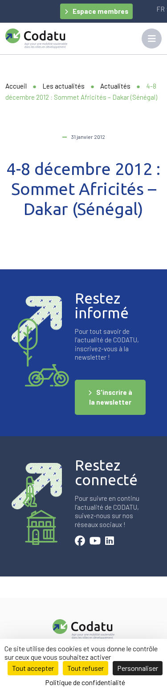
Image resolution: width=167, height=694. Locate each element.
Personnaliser (137, 668)
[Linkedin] (109, 542)
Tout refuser (85, 668)
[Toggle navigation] (152, 38)
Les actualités (63, 86)
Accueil (16, 86)
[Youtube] (95, 542)
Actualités (115, 86)
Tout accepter (33, 668)
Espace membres (100, 11)
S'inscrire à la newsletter (110, 397)
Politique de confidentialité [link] (85, 682)
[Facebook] (80, 542)
